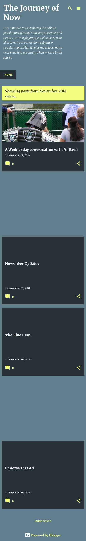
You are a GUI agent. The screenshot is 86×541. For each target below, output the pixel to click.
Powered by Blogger (45, 535)
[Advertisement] (43, 204)
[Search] (70, 8)
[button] (78, 164)
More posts (43, 521)
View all (10, 96)
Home (9, 74)
